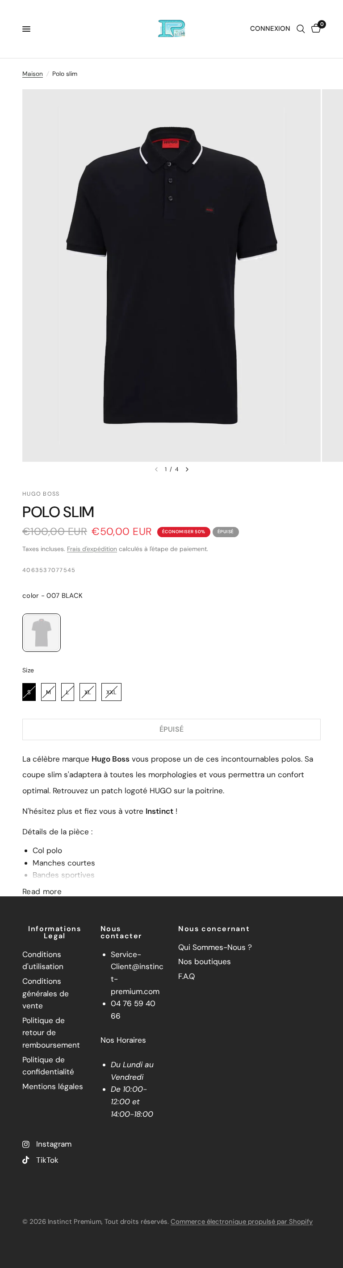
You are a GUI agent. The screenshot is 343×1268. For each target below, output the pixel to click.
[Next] (187, 469)
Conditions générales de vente (45, 993)
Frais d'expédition (92, 549)
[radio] (41, 632)
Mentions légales (52, 1086)
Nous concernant (214, 928)
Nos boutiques (204, 961)
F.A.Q (186, 976)
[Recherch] (300, 29)
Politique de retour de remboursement (51, 1032)
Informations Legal (54, 932)
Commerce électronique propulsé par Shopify (242, 1221)
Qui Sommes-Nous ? (215, 947)
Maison (32, 74)
